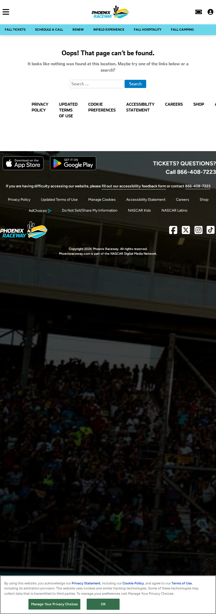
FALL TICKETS (15, 29)
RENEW (78, 29)
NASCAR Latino (174, 210)
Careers (182, 199)
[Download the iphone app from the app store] (23, 169)
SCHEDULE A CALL (49, 29)
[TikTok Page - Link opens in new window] (210, 232)
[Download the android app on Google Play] (73, 169)
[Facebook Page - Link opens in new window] (173, 232)
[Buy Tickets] (198, 12)
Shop (204, 199)
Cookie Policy (133, 583)
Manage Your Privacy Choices (54, 604)
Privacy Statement (86, 583)
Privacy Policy (19, 199)
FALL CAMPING (182, 29)
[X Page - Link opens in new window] (186, 232)
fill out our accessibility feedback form (134, 186)
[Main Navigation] (4, 12)
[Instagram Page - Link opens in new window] (198, 232)
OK (103, 604)
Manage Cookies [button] (102, 199)
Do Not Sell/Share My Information (89, 210)
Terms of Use (181, 583)
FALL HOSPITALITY (147, 29)
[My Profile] (210, 12)
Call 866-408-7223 (191, 171)
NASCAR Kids (139, 210)
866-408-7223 (197, 186)
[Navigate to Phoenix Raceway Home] (110, 11)
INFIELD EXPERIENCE (108, 29)
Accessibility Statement (145, 199)
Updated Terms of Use (59, 199)
